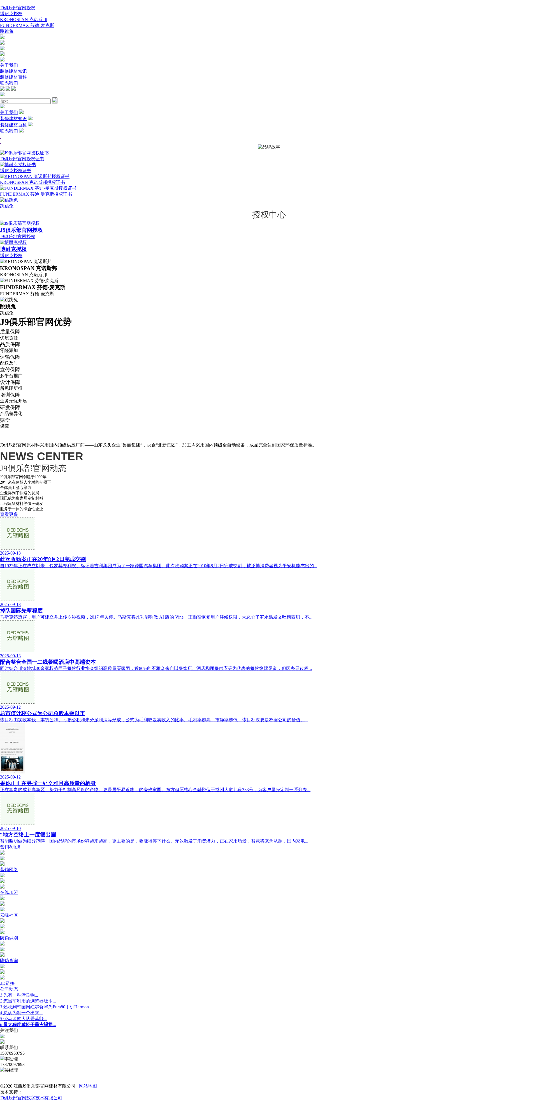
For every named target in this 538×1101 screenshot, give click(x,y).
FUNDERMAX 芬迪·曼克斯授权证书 (36, 194)
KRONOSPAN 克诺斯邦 (23, 19)
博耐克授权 (11, 13)
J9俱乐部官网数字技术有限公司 (31, 1097)
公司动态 (9, 989)
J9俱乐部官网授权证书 (22, 158)
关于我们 (9, 65)
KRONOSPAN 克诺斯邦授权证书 (32, 182)
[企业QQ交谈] (2, 37)
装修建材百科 (13, 77)
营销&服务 (10, 846)
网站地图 (88, 1086)
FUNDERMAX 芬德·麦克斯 (27, 25)
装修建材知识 (13, 71)
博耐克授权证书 (15, 170)
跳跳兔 (6, 31)
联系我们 (9, 83)
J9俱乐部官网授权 (17, 7)
